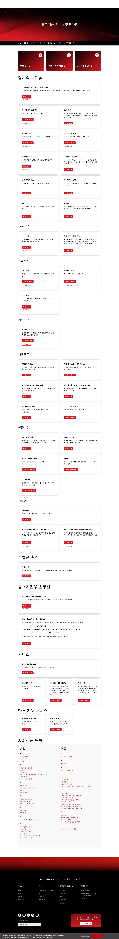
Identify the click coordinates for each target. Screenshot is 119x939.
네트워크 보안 (65, 763)
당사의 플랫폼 (24, 43)
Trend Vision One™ (47, 879)
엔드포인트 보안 (25, 801)
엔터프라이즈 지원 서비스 (27, 804)
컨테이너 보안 (24, 777)
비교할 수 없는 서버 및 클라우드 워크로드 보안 (33, 774)
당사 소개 (62, 890)
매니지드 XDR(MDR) (67, 756)
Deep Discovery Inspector (28, 788)
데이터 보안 (23, 786)
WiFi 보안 (23, 813)
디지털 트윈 (23, 792)
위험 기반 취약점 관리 (67, 770)
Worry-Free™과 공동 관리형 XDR (70, 822)
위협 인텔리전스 (65, 793)
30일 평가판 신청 (86, 923)
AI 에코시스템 (24, 756)
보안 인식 (63, 777)
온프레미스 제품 (36, 43)
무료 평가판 (26, 99)
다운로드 (41, 896)
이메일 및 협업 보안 (26, 799)
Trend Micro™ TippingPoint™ (69, 800)
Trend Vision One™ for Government (71, 804)
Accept (97, 936)
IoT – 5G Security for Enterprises (30, 835)
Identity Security (25, 827)
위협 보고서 (21, 896)
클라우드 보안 (24, 772)
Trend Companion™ (67, 797)
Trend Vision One (66, 802)
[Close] (116, 936)
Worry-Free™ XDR (66, 820)
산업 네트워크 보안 (25, 831)
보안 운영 (63, 782)
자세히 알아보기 (27, 119)
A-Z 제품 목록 (70, 43)
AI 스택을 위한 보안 (66, 780)
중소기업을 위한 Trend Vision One (71, 806)
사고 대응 (23, 829)
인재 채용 (62, 893)
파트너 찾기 (21, 900)
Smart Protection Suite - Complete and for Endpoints (77, 786)
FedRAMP (23, 811)
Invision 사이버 (24, 833)
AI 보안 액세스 (24, 759)
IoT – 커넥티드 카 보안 (26, 838)
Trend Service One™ (67, 784)
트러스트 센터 (63, 903)
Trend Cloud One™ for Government (71, 795)
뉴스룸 (19, 893)
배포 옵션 (23, 790)
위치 (61, 896)
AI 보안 (22, 761)
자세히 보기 (26, 96)
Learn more (49, 937)
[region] (59, 936)
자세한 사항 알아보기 (29, 469)
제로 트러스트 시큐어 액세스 (69, 829)
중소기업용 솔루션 (49, 43)
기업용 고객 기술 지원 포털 (46, 890)
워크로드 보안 (65, 815)
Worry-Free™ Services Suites (69, 817)
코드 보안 (23, 770)
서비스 (60, 43)
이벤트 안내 (63, 900)
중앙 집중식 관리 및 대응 (27, 768)
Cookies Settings (85, 936)
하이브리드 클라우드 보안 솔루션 (30, 820)
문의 (40, 893)
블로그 (19, 890)
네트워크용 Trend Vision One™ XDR (71, 808)
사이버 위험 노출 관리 (26, 779)
